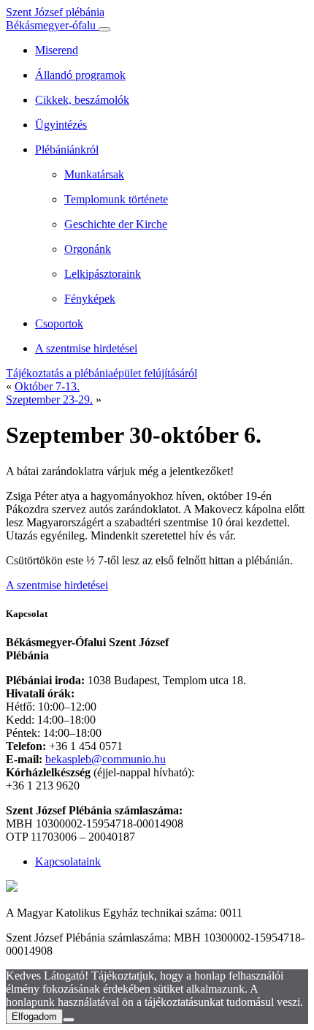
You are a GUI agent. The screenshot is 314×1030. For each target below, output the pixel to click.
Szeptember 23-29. (49, 399)
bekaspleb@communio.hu (105, 759)
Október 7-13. (47, 386)
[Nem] (68, 1020)
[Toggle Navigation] (104, 29)
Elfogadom (34, 1016)
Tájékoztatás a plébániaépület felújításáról (101, 373)
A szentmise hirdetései (57, 585)
